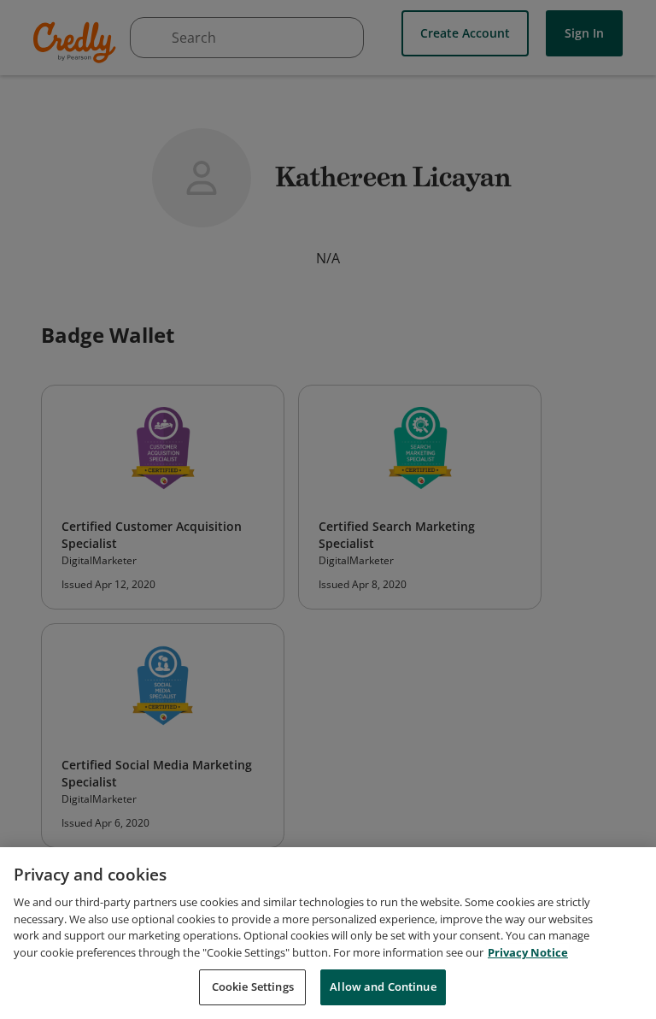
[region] (328, 933)
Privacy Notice (528, 952)
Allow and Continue (383, 986)
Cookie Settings (253, 986)
